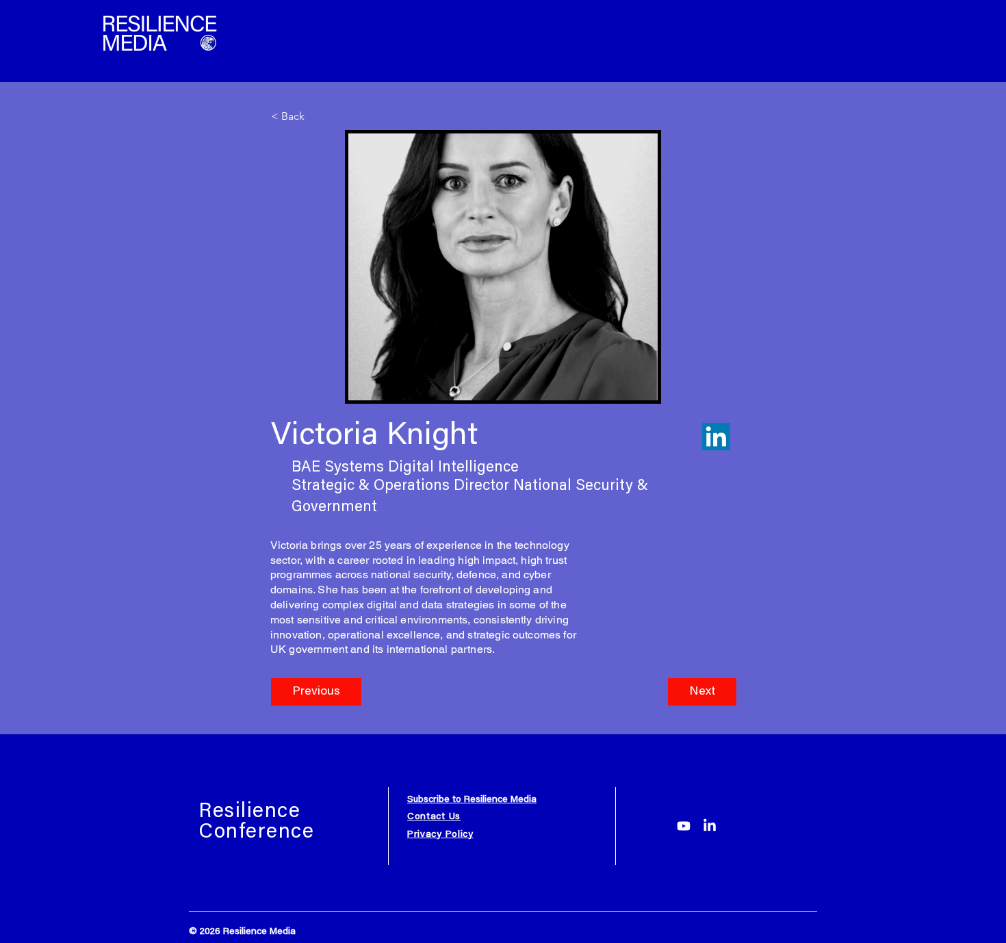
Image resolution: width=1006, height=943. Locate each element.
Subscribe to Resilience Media (472, 800)
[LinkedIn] (709, 826)
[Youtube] (683, 826)
